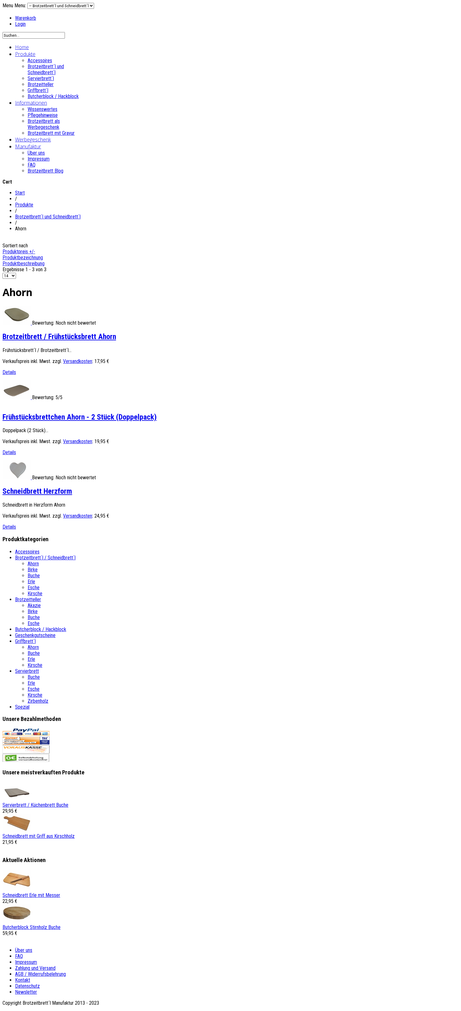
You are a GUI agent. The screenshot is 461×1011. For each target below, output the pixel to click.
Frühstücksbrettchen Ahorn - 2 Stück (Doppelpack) (80, 417)
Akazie (34, 605)
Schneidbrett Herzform (37, 491)
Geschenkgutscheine (35, 635)
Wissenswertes (42, 109)
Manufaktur (28, 146)
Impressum (39, 159)
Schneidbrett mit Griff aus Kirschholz (39, 836)
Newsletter (26, 992)
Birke (33, 570)
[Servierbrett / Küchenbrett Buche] (17, 799)
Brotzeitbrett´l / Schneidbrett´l (45, 558)
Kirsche (35, 593)
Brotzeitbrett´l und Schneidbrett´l (46, 69)
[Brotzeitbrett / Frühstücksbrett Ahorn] (17, 323)
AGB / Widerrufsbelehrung (40, 974)
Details (9, 372)
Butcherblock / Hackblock (53, 96)
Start (20, 193)
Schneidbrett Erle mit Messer (31, 895)
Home (22, 47)
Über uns (36, 153)
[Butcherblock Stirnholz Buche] (17, 921)
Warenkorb (25, 18)
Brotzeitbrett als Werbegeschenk (44, 124)
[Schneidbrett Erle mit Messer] (17, 889)
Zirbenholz (38, 701)
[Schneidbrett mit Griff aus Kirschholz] (17, 830)
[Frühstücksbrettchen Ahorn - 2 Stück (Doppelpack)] (17, 397)
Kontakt (22, 980)
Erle (31, 582)
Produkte (25, 54)
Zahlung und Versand (35, 968)
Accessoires (40, 60)
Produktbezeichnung (23, 258)
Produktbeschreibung (24, 263)
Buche (34, 576)
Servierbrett (27, 671)
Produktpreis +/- (19, 252)
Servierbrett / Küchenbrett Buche (35, 805)
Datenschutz (27, 986)
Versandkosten (77, 361)
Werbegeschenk (33, 139)
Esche (34, 588)
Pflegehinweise (43, 115)
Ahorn (33, 564)
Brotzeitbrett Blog (45, 171)
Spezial (22, 707)
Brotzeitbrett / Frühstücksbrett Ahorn (59, 336)
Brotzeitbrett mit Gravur (51, 133)
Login (20, 24)
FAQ (31, 165)
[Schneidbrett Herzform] (17, 478)
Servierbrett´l (41, 78)
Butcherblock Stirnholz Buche (32, 927)
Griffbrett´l (38, 90)
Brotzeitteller (41, 84)
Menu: (20, 5)
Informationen (31, 102)
